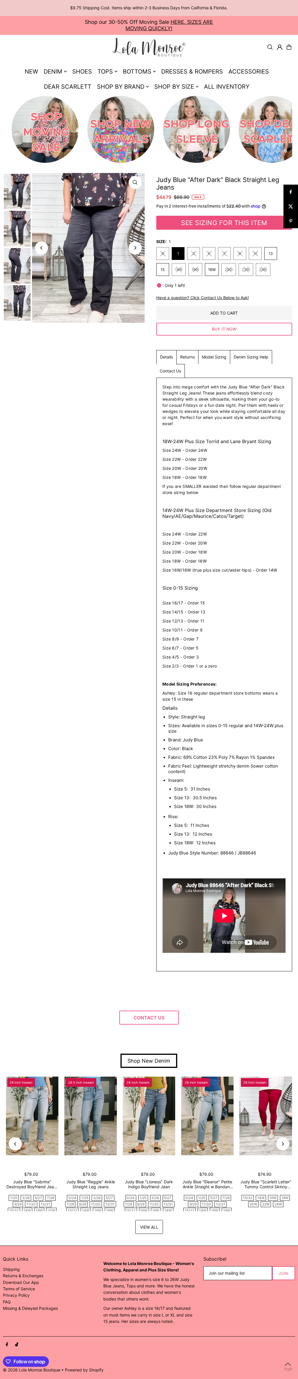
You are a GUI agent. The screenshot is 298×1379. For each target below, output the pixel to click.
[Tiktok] (16, 1344)
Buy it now (224, 329)
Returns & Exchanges (23, 1275)
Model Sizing (214, 356)
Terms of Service (19, 1288)
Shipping (11, 1269)
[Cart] (289, 47)
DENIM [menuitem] (53, 71)
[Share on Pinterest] (290, 221)
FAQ (7, 1301)
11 (255, 253)
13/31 (45, 1204)
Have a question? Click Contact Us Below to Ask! (202, 297)
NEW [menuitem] (31, 71)
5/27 (38, 1198)
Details (166, 356)
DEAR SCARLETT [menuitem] (67, 86)
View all (149, 1227)
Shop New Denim (148, 1061)
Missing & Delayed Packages (30, 1308)
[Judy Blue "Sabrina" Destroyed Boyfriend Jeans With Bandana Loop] (32, 1116)
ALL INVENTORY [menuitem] (226, 86)
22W (246, 269)
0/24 (72, 1198)
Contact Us (170, 370)
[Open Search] (270, 47)
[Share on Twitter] (290, 206)
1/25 (13, 1198)
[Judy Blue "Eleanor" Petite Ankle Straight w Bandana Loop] (207, 1116)
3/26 (26, 1198)
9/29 (18, 1204)
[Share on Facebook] (290, 192)
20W (229, 269)
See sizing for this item (224, 222)
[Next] (135, 247)
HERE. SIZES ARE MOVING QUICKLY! (169, 25)
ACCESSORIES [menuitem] (248, 71)
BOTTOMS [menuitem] (137, 71)
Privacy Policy (16, 1295)
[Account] (279, 47)
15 (163, 269)
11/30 (31, 1204)
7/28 (50, 1198)
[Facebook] (7, 1344)
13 (271, 253)
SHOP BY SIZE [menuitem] (174, 86)
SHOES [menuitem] (82, 71)
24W (263, 269)
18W (212, 269)
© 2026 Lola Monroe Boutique (31, 1369)
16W (195, 269)
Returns (187, 356)
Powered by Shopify (84, 1369)
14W (178, 269)
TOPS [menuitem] (105, 71)
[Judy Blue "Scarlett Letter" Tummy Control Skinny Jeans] (266, 1116)
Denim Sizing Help (251, 356)
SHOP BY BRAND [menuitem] (120, 86)
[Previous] (41, 247)
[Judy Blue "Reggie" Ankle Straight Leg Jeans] (90, 1116)
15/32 (14, 1210)
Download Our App (21, 1282)
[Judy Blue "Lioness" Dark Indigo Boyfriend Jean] (149, 1116)
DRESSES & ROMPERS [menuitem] (192, 71)
